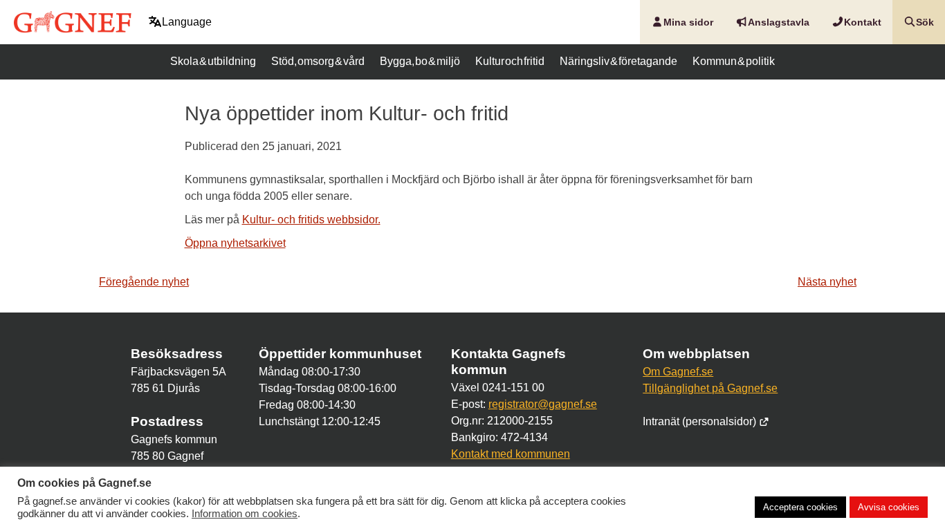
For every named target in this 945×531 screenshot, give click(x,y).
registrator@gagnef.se (542, 404)
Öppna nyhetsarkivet (235, 243)
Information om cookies (244, 513)
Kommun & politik (733, 61)
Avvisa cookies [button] (888, 507)
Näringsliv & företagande (618, 61)
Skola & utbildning (213, 61)
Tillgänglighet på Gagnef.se (710, 388)
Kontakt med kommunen (510, 454)
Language (187, 22)
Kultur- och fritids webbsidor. (311, 219)
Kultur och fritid (509, 61)
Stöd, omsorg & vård (317, 61)
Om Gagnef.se (678, 372)
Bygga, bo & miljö (419, 61)
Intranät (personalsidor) (701, 421)
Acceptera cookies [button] (800, 507)
